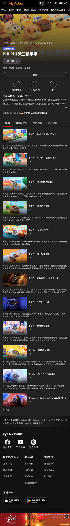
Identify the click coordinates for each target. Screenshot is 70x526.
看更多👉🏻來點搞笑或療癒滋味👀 (30, 113)
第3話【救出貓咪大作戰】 (41, 181)
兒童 (19, 42)
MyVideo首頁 (9, 42)
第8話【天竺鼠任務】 (39, 301)
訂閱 (35, 75)
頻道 (11, 10)
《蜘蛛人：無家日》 (41, 420)
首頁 (3, 10)
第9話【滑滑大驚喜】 (39, 325)
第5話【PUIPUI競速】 (39, 229)
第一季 (10, 60)
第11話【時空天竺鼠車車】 (42, 373)
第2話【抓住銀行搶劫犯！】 (42, 157)
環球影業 (44, 10)
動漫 (33, 10)
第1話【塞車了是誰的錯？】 (42, 133)
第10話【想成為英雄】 (39, 349)
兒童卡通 (28, 42)
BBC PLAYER (58, 10)
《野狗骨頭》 (55, 420)
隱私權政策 (49, 469)
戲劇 (26, 10)
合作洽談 (48, 476)
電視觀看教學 (30, 482)
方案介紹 (7, 463)
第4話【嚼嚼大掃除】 (39, 205)
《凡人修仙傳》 (17, 423)
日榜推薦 (7, 476)
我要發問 (28, 469)
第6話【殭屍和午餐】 (39, 253)
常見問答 (28, 463)
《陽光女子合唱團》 (11, 420)
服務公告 (28, 476)
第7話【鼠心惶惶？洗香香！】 (43, 277)
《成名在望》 (26, 420)
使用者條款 (49, 463)
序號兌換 (63, 3)
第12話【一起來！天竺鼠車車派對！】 (47, 397)
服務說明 (7, 469)
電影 (18, 10)
